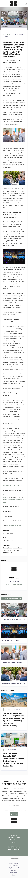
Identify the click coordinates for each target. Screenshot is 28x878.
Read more (14, 814)
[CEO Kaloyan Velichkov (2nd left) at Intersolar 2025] (14, 674)
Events (18, 550)
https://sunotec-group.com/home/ (12, 485)
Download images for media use (11, 598)
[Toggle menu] (2, 3)
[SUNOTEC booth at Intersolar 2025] (14, 610)
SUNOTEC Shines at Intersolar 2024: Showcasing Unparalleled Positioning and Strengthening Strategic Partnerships (13, 759)
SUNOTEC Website (8, 533)
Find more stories (14, 872)
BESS (11, 552)
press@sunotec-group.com (15, 525)
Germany (5, 548)
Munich (10, 548)
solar (8, 550)
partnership (6, 552)
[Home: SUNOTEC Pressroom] (13, 4)
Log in (14, 875)
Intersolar (13, 550)
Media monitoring (14, 863)
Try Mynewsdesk (14, 868)
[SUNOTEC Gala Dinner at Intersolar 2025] (14, 631)
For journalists (14, 870)
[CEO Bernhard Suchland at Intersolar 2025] (14, 653)
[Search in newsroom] (26, 4)
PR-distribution (14, 865)
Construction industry (9, 540)
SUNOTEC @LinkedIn (14, 849)
